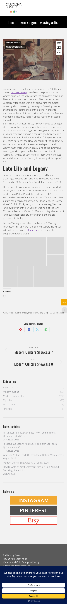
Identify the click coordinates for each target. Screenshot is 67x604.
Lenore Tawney (19, 92)
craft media (31, 230)
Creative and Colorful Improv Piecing (21, 562)
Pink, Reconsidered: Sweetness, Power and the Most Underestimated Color (29, 434)
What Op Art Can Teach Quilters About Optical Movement (32, 454)
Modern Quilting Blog (15, 47)
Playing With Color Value (15, 558)
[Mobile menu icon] (62, 8)
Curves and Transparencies (16, 565)
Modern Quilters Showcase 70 (18, 462)
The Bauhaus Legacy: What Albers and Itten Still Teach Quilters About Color (30, 445)
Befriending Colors (12, 555)
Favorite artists (13, 43)
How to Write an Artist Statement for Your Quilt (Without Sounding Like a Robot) (31, 468)
